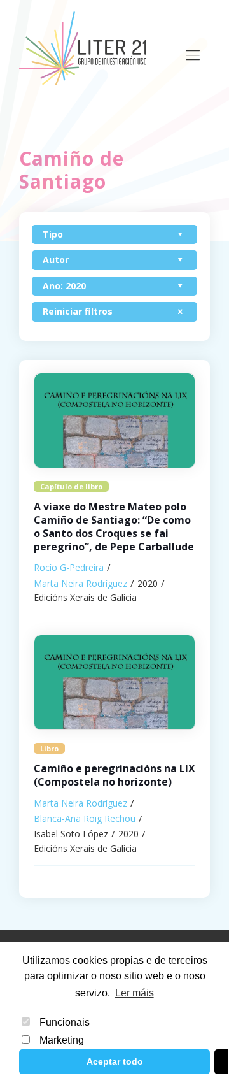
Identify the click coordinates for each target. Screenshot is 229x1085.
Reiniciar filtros (78, 311)
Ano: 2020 (64, 286)
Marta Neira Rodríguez (80, 583)
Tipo (53, 234)
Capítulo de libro (71, 486)
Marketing (61, 1040)
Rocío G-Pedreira (69, 567)
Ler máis (134, 993)
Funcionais (64, 1022)
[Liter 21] (82, 48)
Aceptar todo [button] (115, 1061)
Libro (49, 748)
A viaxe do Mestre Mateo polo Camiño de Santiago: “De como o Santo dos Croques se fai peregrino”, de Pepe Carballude (114, 526)
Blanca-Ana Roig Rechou (84, 818)
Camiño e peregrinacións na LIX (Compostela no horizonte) (114, 775)
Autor (56, 260)
